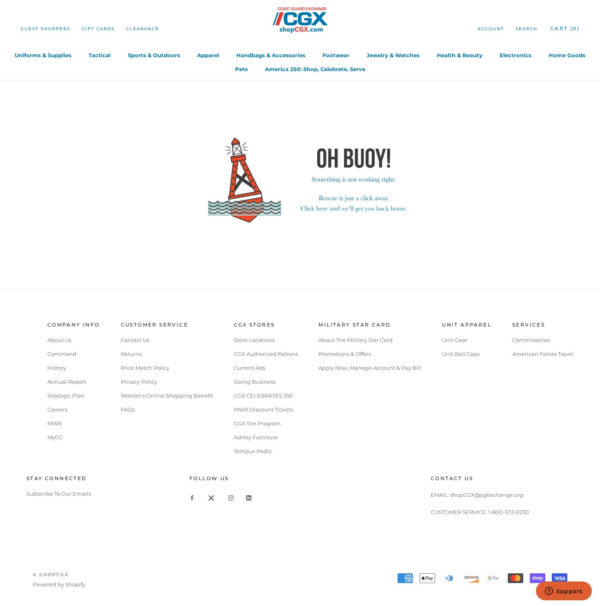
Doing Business (255, 382)
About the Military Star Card (355, 340)
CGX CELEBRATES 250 (263, 395)
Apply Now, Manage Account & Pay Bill (369, 368)
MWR (54, 423)
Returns (131, 354)
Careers (57, 409)
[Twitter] (211, 497)
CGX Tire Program (257, 423)
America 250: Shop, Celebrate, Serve (315, 69)
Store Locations (254, 340)
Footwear (335, 55)
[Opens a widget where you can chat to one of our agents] (564, 591)
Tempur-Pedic (253, 451)
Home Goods (567, 55)
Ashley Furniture (256, 437)
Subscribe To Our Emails (59, 493)
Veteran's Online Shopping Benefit (167, 395)
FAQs (128, 409)
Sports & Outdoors (154, 55)
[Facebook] (192, 497)
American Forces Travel (542, 354)
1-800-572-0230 (508, 512)
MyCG (55, 437)
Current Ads (249, 368)
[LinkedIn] (248, 497)
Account (491, 28)
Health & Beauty (459, 55)
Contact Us (135, 340)
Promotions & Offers (344, 354)
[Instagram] (230, 497)
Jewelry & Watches (393, 55)
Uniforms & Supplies (43, 55)
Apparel (208, 55)
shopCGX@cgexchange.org (486, 495)
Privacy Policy (139, 382)
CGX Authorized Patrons (266, 354)
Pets (241, 69)
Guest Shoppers (45, 28)
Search (527, 28)
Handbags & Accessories (270, 55)
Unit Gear (454, 340)
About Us (59, 340)
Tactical (100, 55)
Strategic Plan (65, 395)
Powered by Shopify (59, 584)
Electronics (515, 55)
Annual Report (66, 382)
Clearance (142, 28)
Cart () (565, 28)
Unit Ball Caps (461, 354)
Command (61, 354)
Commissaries (531, 340)
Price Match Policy (145, 368)
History (56, 368)
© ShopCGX (51, 574)
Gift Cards (98, 28)
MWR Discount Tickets (263, 409)
